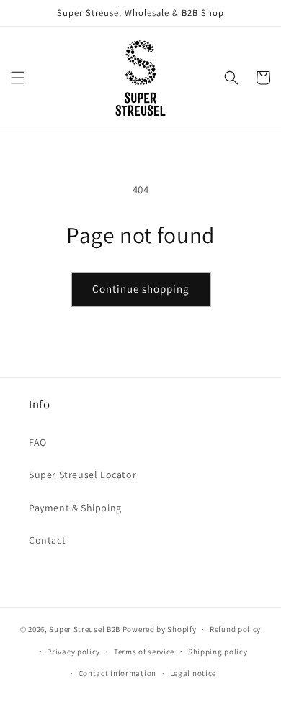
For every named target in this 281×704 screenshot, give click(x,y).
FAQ (38, 442)
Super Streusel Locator (82, 474)
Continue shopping (140, 289)
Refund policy (235, 629)
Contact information (117, 673)
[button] (18, 77)
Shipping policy (218, 651)
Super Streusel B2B (84, 629)
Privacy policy (73, 651)
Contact (47, 540)
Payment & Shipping (75, 507)
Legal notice (193, 673)
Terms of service (144, 651)
